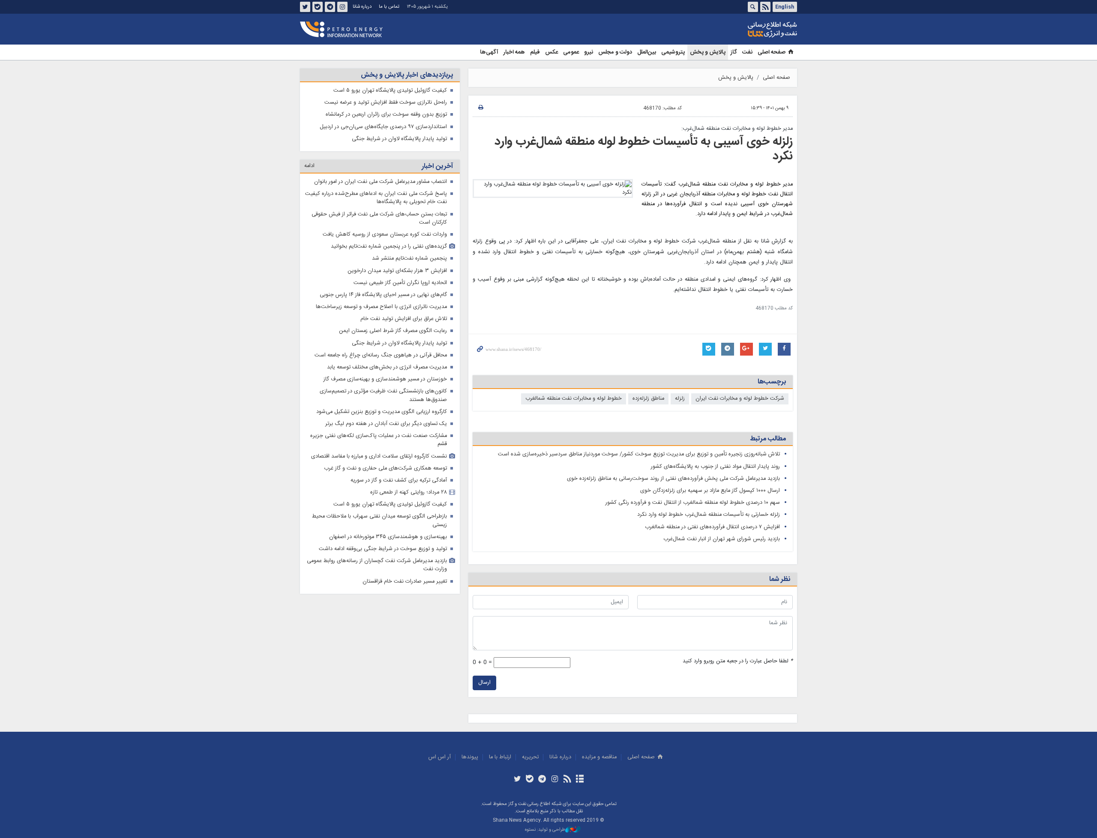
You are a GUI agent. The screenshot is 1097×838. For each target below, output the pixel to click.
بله (317, 7)
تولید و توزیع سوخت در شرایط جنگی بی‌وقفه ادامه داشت (383, 549)
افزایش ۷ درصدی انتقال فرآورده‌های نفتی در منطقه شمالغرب (712, 527)
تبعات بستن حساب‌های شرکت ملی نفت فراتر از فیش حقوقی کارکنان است (379, 218)
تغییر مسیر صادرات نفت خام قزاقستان (405, 582)
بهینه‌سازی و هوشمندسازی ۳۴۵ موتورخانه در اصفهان (388, 537)
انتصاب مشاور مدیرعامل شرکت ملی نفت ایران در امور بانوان (380, 182)
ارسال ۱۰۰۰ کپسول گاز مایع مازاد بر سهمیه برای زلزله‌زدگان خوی (710, 491)
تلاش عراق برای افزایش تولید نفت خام (403, 319)
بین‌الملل (646, 52)
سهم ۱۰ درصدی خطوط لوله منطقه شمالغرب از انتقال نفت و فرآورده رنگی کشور (692, 503)
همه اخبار (514, 52)
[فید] (567, 779)
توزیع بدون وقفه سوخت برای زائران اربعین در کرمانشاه (386, 115)
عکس (551, 52)
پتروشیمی (673, 52)
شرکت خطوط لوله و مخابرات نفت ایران (739, 398)
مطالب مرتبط (768, 439)
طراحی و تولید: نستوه (545, 830)
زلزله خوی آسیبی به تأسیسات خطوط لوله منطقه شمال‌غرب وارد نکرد (644, 149)
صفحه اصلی (771, 52)
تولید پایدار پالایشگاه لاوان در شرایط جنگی (399, 139)
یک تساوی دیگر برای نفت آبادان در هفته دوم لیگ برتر (386, 424)
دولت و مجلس (615, 52)
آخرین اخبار (437, 166)
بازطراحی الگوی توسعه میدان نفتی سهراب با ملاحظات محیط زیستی (379, 520)
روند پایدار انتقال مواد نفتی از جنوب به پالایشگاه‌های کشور (715, 467)
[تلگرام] (542, 779)
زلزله (680, 398)
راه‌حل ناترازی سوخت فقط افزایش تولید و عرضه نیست (385, 103)
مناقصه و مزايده (599, 757)
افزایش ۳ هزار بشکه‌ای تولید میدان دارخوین (397, 271)
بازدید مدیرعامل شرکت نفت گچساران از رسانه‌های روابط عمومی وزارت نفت (377, 565)
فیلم (535, 52)
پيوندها (470, 757)
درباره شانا (362, 7)
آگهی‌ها (489, 52)
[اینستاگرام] (554, 779)
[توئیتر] (517, 779)
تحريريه (530, 757)
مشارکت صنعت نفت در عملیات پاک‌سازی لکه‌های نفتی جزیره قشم (378, 440)
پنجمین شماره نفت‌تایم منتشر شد (409, 258)
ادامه (309, 166)
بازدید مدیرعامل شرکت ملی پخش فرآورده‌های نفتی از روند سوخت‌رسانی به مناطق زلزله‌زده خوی (673, 479)
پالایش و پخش (707, 52)
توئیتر (305, 7)
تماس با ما (389, 7)
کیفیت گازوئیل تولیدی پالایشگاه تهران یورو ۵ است (390, 91)
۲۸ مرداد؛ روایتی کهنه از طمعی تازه (408, 492)
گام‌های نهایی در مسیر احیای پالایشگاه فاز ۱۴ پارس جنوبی (383, 295)
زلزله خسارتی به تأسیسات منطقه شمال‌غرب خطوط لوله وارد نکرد (708, 515)
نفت (747, 52)
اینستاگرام (342, 7)
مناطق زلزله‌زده (648, 398)
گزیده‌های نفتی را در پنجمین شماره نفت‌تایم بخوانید (389, 246)
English (784, 7)
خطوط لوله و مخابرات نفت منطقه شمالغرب (573, 398)
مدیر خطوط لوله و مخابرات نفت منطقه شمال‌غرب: (737, 128)
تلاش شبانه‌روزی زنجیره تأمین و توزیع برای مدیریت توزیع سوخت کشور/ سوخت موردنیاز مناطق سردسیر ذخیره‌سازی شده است (639, 454)
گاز (734, 52)
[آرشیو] (579, 779)
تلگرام (330, 7)
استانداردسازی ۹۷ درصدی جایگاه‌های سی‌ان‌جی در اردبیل (383, 127)
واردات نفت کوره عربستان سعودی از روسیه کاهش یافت (385, 234)
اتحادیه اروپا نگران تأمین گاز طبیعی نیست (400, 283)
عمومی (571, 52)
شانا (743, 30)
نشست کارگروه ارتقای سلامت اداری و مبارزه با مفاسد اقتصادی (379, 456)
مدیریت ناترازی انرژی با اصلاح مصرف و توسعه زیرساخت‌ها (381, 307)
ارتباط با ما (500, 757)
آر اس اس (440, 757)
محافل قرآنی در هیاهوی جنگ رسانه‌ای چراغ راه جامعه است (381, 355)
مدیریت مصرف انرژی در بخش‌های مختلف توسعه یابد (387, 367)
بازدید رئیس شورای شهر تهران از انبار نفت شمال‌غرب (721, 539)
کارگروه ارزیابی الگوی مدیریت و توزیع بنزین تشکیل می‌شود (381, 412)
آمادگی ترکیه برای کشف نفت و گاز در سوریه (399, 480)
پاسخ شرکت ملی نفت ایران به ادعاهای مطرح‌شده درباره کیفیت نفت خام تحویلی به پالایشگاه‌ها (376, 198)
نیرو (588, 52)
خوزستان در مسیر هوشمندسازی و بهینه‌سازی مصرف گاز (385, 379)
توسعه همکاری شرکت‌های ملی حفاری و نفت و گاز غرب (385, 468)
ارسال (484, 682)
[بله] (530, 779)
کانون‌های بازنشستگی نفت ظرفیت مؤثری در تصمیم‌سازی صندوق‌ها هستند (383, 395)
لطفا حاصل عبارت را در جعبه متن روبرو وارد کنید (738, 661)
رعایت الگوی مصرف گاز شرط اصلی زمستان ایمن (393, 331)
